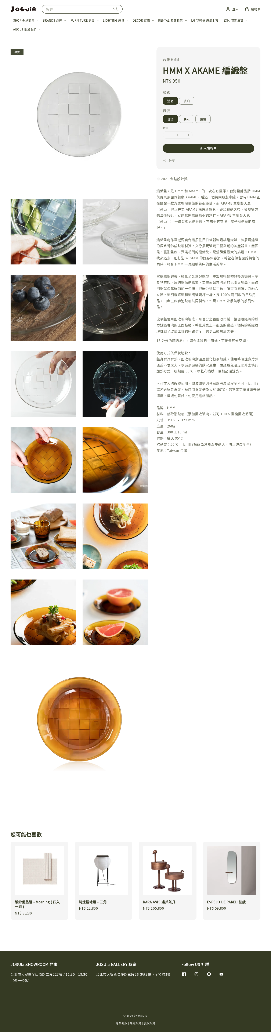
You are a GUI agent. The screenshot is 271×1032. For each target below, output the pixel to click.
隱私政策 (135, 1023)
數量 (166, 128)
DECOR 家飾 (141, 20)
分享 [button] (172, 160)
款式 (166, 92)
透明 (170, 101)
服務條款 (121, 1023)
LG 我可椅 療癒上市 (204, 20)
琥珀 (187, 101)
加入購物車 (208, 147)
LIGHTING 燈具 (113, 20)
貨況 (166, 110)
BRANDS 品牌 (52, 20)
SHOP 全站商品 (24, 20)
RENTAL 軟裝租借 (170, 20)
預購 (203, 119)
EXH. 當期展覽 (233, 20)
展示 (187, 119)
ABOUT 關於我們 (25, 29)
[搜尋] (115, 9)
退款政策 (149, 1023)
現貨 (170, 119)
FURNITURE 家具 (83, 20)
